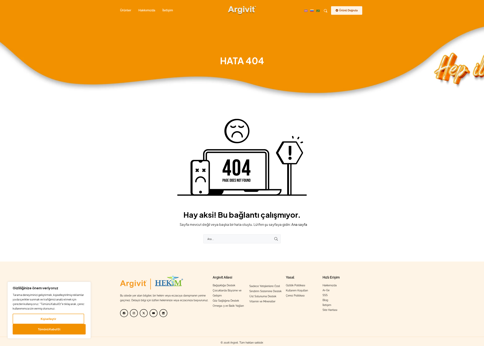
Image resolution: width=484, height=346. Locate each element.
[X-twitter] (144, 313)
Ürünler (125, 10)
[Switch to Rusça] (313, 10)
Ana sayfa (299, 224)
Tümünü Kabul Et (49, 329)
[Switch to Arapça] (319, 10)
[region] (49, 310)
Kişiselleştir (48, 318)
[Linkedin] (163, 313)
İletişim (167, 10)
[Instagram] (134, 313)
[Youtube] (153, 313)
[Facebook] (124, 313)
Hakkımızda (146, 10)
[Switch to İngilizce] (307, 10)
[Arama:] (242, 239)
